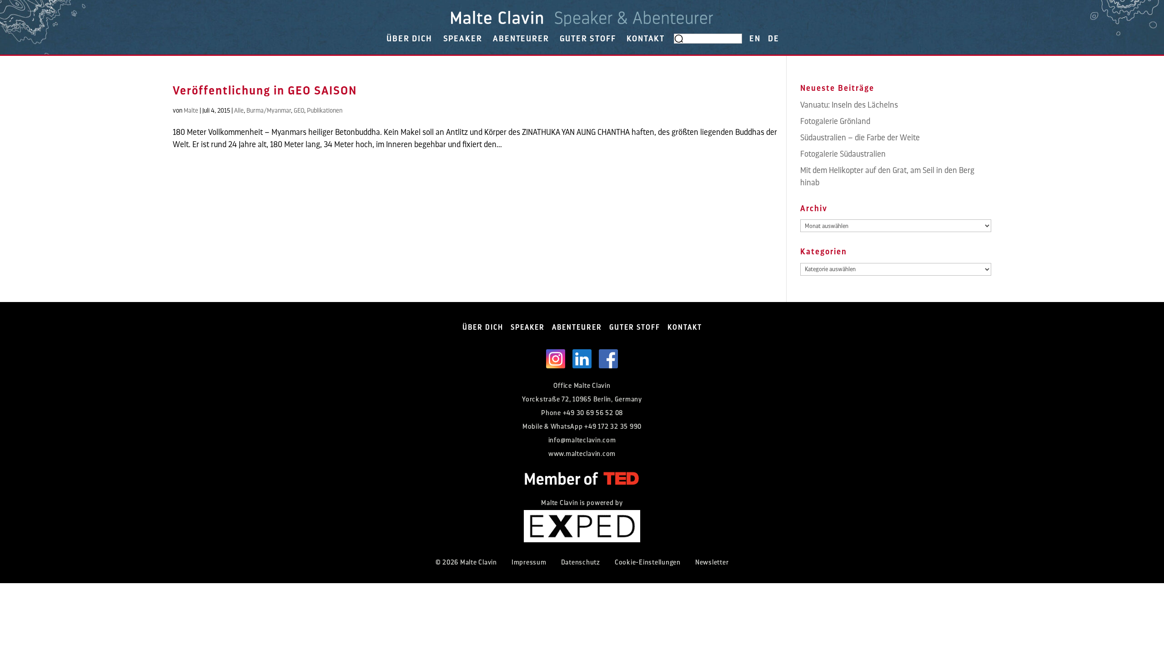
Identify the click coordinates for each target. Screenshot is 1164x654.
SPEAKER (462, 38)
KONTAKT (646, 38)
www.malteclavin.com (582, 454)
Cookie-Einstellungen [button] (648, 562)
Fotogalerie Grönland (835, 121)
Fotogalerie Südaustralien (843, 154)
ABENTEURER (521, 38)
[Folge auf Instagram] (555, 358)
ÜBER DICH (409, 38)
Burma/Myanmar (268, 110)
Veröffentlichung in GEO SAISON (265, 91)
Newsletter (712, 562)
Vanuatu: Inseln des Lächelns (849, 105)
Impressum (529, 562)
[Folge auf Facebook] (608, 358)
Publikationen (324, 110)
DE (773, 38)
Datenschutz (580, 562)
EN (755, 38)
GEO (299, 110)
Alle (239, 110)
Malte (191, 110)
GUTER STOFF (588, 38)
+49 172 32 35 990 (613, 426)
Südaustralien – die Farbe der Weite (860, 138)
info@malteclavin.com (582, 440)
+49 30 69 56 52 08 (593, 413)
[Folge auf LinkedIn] (582, 358)
